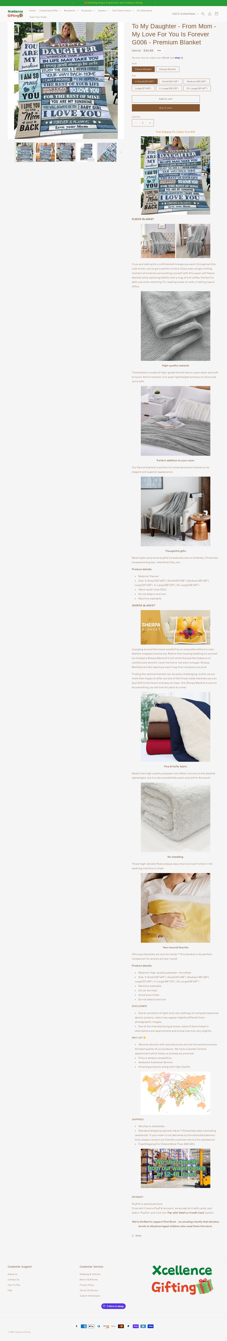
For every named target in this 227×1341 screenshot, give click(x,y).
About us (12, 1274)
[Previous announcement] (72, 3)
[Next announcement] (154, 3)
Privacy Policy (87, 1285)
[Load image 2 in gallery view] (45, 152)
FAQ (10, 1290)
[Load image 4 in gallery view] (86, 152)
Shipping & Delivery (90, 1274)
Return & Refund (88, 1279)
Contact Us (13, 1279)
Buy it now (165, 107)
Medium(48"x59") (197, 81)
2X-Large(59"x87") (197, 88)
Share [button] (138, 1235)
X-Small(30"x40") (144, 81)
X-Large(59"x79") (169, 88)
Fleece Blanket (143, 69)
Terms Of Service (89, 1290)
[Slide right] (120, 152)
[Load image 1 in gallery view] (24, 152)
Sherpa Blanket (167, 69)
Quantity (136, 116)
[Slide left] (11, 152)
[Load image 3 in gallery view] (65, 152)
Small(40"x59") (170, 81)
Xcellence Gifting (23, 1332)
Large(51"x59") (143, 88)
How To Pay (14, 1285)
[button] (50, 10)
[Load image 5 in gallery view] (106, 152)
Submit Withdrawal (90, 1295)
